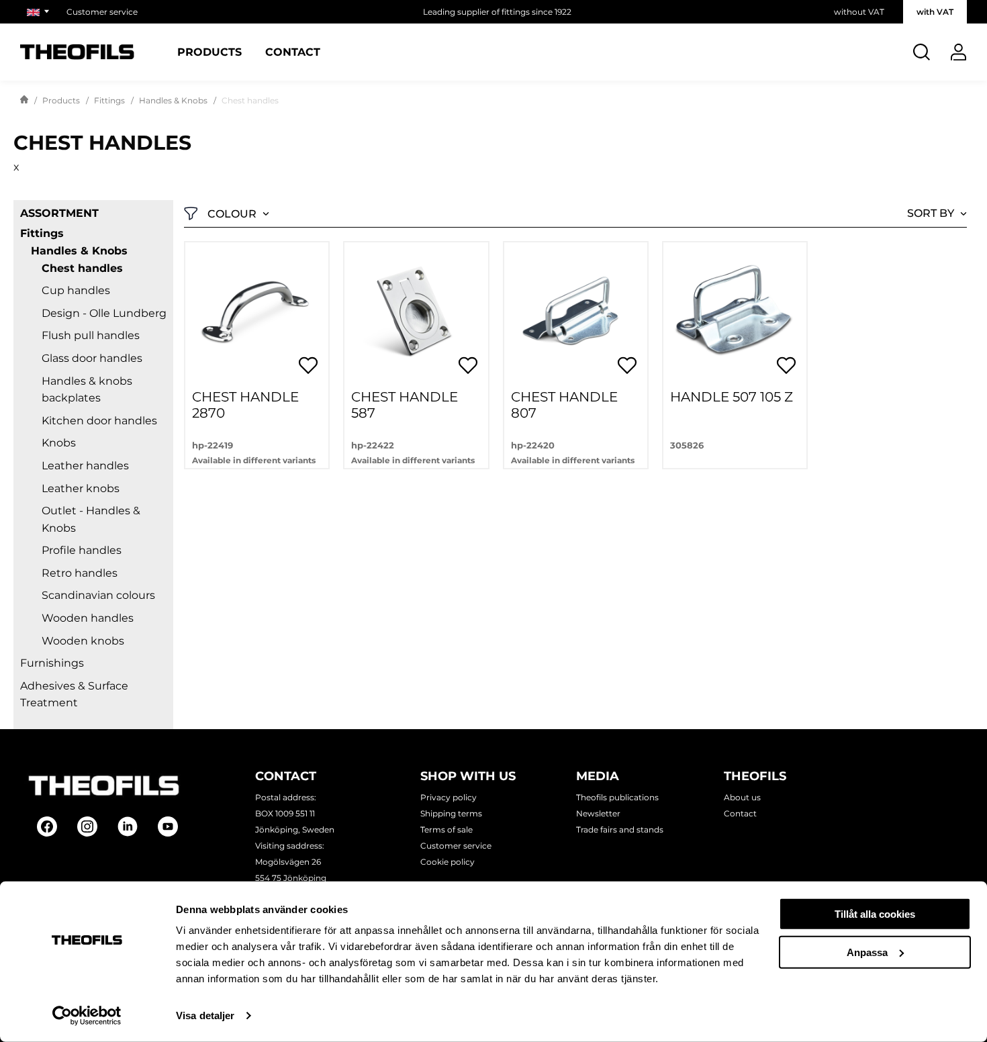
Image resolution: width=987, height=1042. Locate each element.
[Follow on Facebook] (47, 826)
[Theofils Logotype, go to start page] (77, 52)
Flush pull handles (91, 335)
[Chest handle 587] (415, 313)
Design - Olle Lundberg (104, 313)
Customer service (102, 12)
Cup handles (76, 290)
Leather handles (85, 465)
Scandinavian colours (98, 595)
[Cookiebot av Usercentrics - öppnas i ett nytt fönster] (87, 1016)
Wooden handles (88, 618)
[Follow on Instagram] (87, 826)
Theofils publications (617, 797)
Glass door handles (92, 358)
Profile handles (82, 550)
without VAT (859, 12)
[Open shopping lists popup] (308, 365)
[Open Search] (921, 52)
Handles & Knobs (173, 100)
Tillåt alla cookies (875, 914)
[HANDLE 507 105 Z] (734, 313)
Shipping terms (451, 813)
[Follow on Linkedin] (127, 826)
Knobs (59, 442)
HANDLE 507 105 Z (731, 397)
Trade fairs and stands (619, 829)
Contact (292, 52)
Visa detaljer (205, 1015)
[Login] (958, 52)
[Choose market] (40, 11)
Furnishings (52, 663)
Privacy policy (448, 797)
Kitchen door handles (99, 420)
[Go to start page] (24, 100)
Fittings (109, 100)
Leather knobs (81, 488)
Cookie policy (447, 862)
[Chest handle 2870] (256, 313)
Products (209, 52)
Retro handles (79, 573)
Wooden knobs (83, 640)
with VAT (934, 12)
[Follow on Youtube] (168, 826)
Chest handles (82, 268)
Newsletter (598, 813)
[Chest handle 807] (575, 313)
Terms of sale (446, 829)
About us (742, 797)
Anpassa (867, 951)
